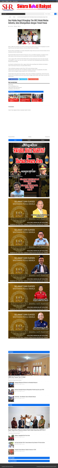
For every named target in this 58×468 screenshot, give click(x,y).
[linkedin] (53, 1)
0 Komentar (16, 378)
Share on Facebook (14, 79)
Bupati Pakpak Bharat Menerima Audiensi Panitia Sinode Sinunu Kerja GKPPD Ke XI (26, 430)
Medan (20, 26)
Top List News (15, 1)
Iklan (10, 1)
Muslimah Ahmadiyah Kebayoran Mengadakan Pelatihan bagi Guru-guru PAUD (29, 389)
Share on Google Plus (34, 79)
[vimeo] (46, 1)
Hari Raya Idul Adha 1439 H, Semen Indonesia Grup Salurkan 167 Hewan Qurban (30, 442)
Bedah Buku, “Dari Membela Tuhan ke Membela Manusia (25, 396)
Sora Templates (42, 466)
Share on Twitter (24, 79)
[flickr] (48, 1)
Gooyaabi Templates (53, 466)
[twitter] (44, 1)
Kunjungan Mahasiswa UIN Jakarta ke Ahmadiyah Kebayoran (26, 382)
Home (3, 1)
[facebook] (42, 1)
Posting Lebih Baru (11, 136)
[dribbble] (51, 1)
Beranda (29, 136)
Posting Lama (47, 136)
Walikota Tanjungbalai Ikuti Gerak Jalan (22, 435)
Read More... (21, 378)
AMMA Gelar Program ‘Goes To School (16, 377)
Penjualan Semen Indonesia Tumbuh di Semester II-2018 (25, 449)
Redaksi (7, 1)
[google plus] (55, 1)
